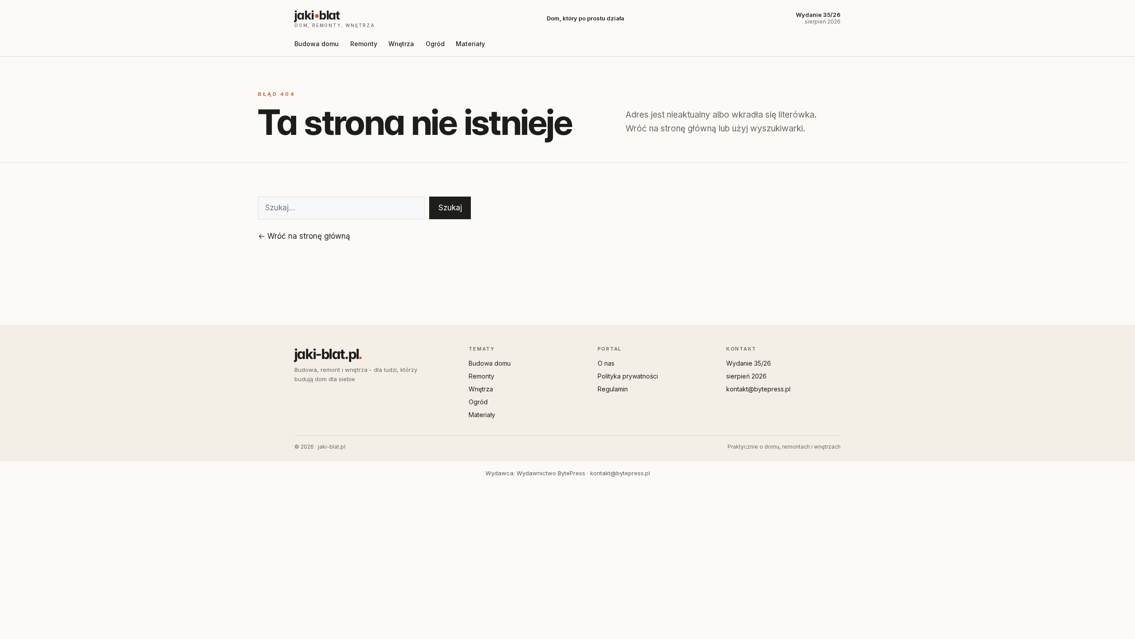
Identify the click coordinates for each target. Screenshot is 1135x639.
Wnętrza (401, 43)
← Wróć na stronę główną (304, 236)
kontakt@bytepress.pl (758, 389)
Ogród (435, 43)
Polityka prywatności (628, 376)
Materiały (470, 43)
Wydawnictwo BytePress (551, 473)
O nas (606, 363)
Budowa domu (316, 43)
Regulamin (613, 389)
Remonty (363, 43)
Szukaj (450, 207)
